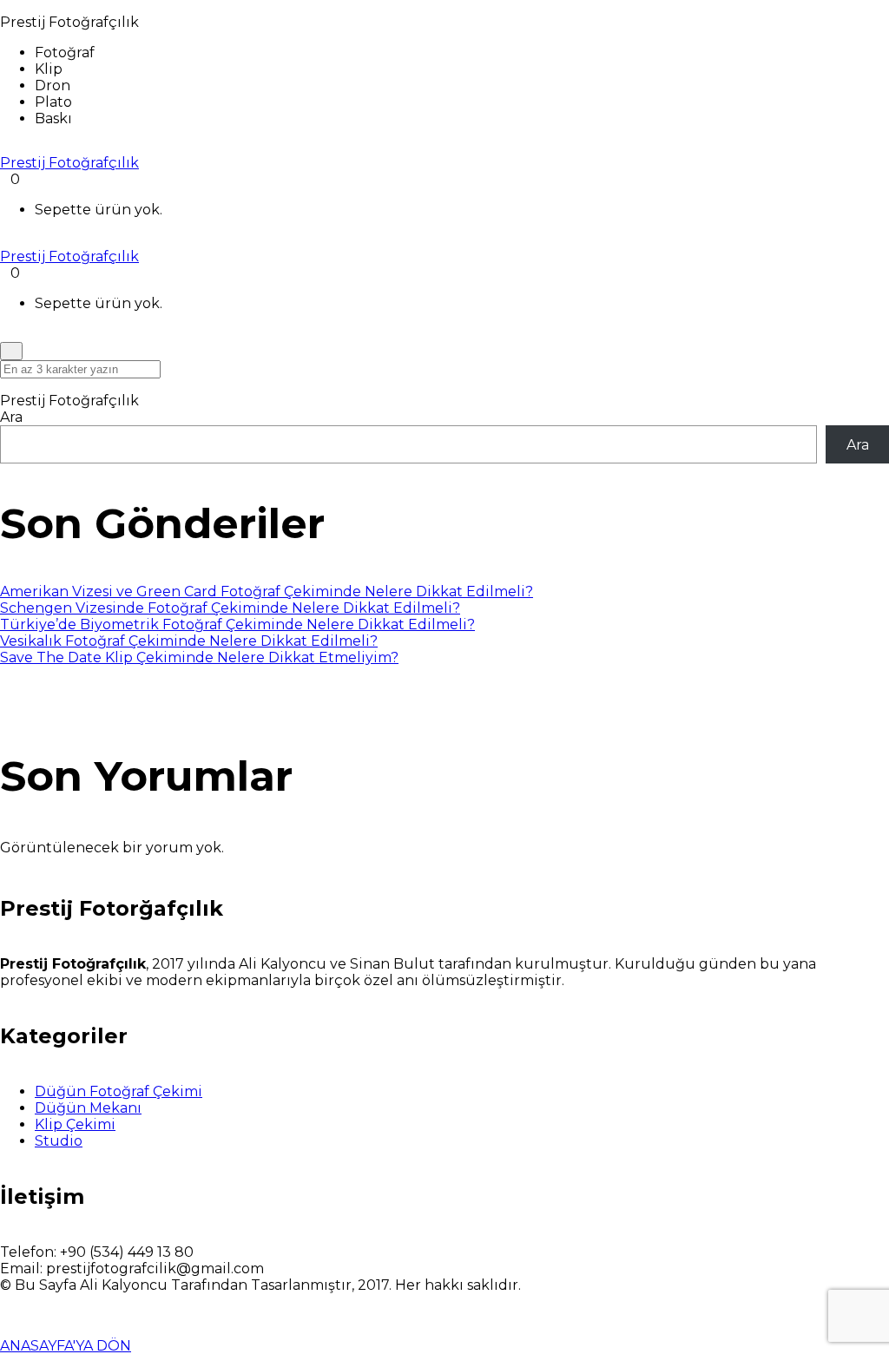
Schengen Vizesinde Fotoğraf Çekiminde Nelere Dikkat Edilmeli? (230, 608)
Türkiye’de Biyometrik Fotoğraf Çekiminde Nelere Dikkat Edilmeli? (237, 624)
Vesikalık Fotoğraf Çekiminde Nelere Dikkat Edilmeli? (189, 641)
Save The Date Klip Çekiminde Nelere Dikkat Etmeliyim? (199, 657)
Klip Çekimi (75, 1124)
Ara (11, 417)
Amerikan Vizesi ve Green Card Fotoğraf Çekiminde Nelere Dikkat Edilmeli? (266, 591)
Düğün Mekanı (88, 1108)
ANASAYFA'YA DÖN (65, 1346)
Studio (58, 1141)
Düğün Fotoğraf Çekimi (118, 1091)
